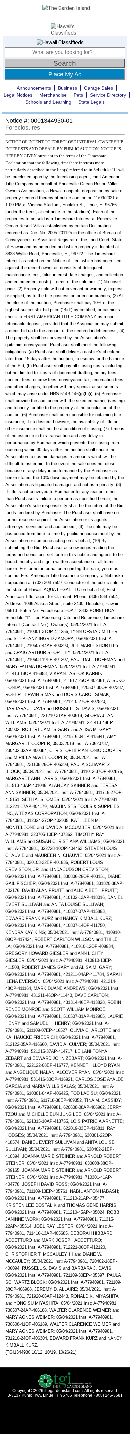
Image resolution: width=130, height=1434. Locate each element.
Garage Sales (98, 88)
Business (67, 88)
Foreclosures (22, 127)
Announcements (34, 88)
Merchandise (53, 95)
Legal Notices (18, 95)
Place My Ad (65, 74)
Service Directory (108, 95)
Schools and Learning (48, 102)
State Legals (91, 102)
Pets (78, 95)
